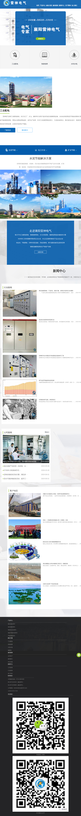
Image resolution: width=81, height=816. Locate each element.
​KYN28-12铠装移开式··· (26, 470)
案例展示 (25, 130)
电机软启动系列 (12, 630)
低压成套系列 (11, 627)
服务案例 (55, 5)
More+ (47, 432)
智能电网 (10, 644)
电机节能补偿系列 (12, 632)
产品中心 (43, 5)
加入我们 (74, 5)
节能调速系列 (11, 635)
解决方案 (49, 5)
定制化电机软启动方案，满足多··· (26, 474)
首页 (37, 5)
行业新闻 (10, 670)
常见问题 (10, 662)
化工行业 (41, 150)
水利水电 (10, 647)
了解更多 (8, 130)
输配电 (9, 650)
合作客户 (10, 656)
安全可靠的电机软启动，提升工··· (26, 478)
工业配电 (10, 641)
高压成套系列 (11, 624)
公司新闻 (10, 667)
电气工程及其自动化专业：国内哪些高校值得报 (26, 461)
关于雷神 (68, 5)
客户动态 (10, 673)
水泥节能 (12, 150)
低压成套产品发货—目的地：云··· (26, 466)
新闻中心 (62, 5)
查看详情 (40, 252)
